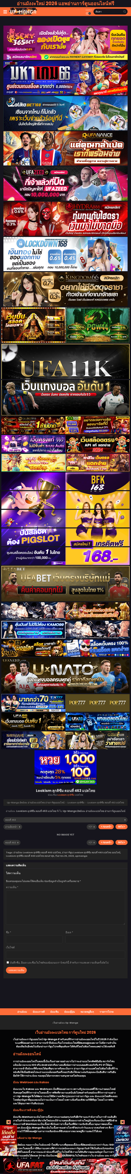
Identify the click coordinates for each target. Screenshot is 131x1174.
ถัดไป (121, 826)
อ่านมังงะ (22, 1011)
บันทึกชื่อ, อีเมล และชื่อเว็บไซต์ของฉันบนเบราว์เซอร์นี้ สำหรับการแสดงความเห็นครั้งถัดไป (59, 962)
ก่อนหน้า (106, 826)
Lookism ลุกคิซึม (66, 795)
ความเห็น (12, 887)
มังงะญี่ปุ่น (69, 1011)
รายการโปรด (107, 1011)
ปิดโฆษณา (68, 1155)
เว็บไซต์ (10, 947)
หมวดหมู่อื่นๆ (87, 1011)
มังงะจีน (54, 1011)
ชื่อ (8, 932)
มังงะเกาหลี (39, 1011)
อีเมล (69, 932)
